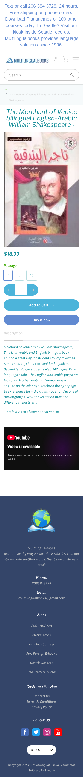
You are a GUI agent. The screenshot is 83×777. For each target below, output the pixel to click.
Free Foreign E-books (41, 653)
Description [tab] (13, 333)
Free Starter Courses (42, 672)
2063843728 (41, 583)
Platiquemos (41, 635)
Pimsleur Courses (41, 644)
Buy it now (41, 320)
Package (10, 265)
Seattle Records (41, 662)
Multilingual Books (46, 765)
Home (7, 89)
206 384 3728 (41, 625)
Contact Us (41, 696)
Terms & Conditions (42, 701)
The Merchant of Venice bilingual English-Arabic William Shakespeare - (41, 97)
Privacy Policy (42, 707)
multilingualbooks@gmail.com (41, 598)
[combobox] (35, 75)
